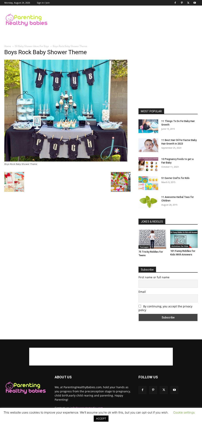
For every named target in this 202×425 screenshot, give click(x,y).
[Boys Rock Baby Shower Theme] (65, 160)
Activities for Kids (179, 246)
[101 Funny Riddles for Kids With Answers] (184, 239)
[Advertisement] (126, 20)
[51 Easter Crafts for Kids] (148, 183)
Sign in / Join (43, 2)
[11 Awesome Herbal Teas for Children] (148, 202)
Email (142, 292)
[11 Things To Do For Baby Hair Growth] (148, 126)
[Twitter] (188, 3)
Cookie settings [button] (184, 412)
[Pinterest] (182, 3)
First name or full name (153, 277)
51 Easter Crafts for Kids (175, 178)
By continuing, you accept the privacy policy (165, 308)
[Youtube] (195, 3)
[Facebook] (175, 3)
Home (7, 46)
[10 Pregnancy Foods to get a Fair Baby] (148, 164)
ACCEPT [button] (101, 418)
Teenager (144, 247)
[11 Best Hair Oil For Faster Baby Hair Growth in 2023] (148, 145)
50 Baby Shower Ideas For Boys (32, 46)
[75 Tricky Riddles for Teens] (152, 239)
